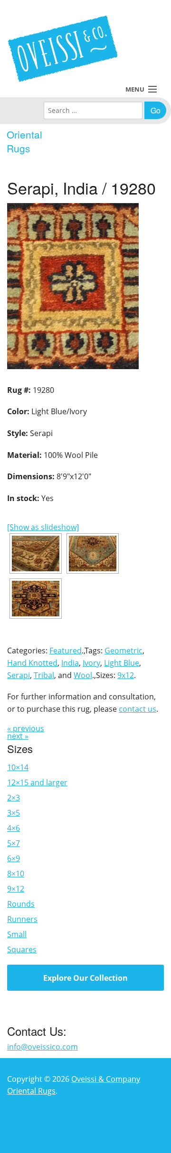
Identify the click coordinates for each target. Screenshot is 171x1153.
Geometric (123, 650)
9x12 (125, 675)
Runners (22, 919)
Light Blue (121, 663)
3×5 (13, 813)
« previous (25, 728)
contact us (137, 709)
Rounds (21, 904)
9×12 (15, 888)
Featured (65, 650)
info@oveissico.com (42, 1046)
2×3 (13, 797)
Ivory (91, 663)
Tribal (44, 675)
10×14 (17, 767)
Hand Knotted (32, 663)
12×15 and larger (37, 782)
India (70, 663)
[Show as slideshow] (43, 527)
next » (17, 736)
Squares (22, 949)
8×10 (15, 873)
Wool (83, 675)
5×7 (13, 843)
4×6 (13, 828)
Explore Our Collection (85, 978)
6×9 (13, 858)
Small (17, 934)
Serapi (18, 675)
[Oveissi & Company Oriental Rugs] (63, 48)
